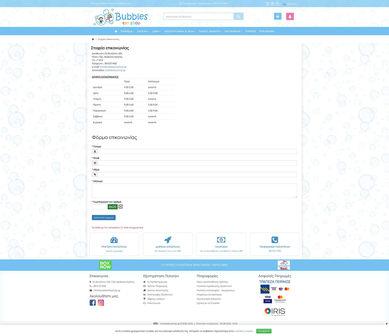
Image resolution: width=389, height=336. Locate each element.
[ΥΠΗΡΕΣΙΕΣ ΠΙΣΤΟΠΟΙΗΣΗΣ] (274, 298)
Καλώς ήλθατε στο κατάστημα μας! (111, 3)
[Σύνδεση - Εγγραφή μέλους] (290, 16)
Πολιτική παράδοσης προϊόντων (214, 286)
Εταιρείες (251, 31)
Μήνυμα (97, 181)
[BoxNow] (105, 264)
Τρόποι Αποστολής (157, 290)
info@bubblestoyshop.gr (113, 66)
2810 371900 (99, 286)
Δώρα (156, 31)
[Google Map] (277, 3)
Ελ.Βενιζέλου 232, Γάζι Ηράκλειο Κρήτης (113, 281)
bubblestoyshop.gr (115, 70)
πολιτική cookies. (244, 331)
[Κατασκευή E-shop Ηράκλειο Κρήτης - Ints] (156, 323)
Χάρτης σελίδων (156, 298)
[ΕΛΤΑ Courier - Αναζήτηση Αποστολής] (284, 264)
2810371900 (275, 250)
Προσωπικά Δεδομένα (209, 298)
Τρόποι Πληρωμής (157, 286)
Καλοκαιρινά (232, 31)
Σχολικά (142, 31)
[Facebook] (267, 3)
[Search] (238, 16)
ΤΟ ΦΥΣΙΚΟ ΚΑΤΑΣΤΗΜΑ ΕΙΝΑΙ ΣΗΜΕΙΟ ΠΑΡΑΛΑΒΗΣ (194, 265)
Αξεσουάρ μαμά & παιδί (179, 31)
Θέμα (95, 169)
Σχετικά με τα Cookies (208, 303)
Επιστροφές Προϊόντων (160, 294)
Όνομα (96, 146)
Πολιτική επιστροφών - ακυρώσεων (216, 290)
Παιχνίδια (126, 31)
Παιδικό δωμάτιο (209, 31)
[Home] (93, 39)
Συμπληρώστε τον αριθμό (106, 201)
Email (95, 158)
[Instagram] (272, 3)
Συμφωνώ (263, 331)
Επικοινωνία (267, 31)
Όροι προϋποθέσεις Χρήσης (212, 281)
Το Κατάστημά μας (157, 281)
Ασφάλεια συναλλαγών (209, 294)
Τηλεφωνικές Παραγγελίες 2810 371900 (205, 3)
